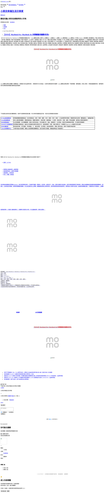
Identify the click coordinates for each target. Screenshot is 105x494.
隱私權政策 (60, 474)
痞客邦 (9, 396)
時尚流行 (11, 400)
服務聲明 (66, 474)
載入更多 (3, 405)
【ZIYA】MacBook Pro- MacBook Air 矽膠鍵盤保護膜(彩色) (26, 34)
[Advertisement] (52, 100)
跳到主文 (3, 15)
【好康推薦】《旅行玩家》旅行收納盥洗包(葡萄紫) (16, 379)
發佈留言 (3, 413)
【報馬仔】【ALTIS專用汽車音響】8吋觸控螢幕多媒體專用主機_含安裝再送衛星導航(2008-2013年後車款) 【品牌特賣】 (33, 375)
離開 (8, 491)
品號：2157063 (7, 162)
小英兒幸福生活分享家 (12, 11)
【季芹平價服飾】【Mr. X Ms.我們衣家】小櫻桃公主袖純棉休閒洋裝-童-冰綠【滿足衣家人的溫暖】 (28, 372)
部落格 (5, 26)
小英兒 (2, 387)
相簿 (4, 25)
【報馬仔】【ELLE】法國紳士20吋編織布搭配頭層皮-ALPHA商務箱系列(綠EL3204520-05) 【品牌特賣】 (29, 377)
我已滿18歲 (3, 491)
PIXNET (41, 474)
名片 (4, 28)
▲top (2, 402)
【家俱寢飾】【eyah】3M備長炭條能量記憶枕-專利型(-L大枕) (18, 374)
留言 (13, 396)
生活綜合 (12, 22)
